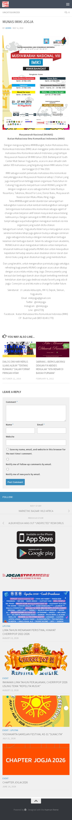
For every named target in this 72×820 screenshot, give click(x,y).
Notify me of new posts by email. (23, 474)
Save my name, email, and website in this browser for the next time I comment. (35, 451)
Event (6, 678)
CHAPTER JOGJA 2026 (15, 782)
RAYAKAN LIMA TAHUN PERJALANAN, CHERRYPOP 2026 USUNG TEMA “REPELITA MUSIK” (35, 684)
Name (9, 424)
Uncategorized (11, 12)
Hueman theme (51, 809)
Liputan (6, 626)
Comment (12, 401)
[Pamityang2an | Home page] (6, 4)
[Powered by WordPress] (25, 810)
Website (10, 436)
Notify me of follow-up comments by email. (29, 464)
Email (41, 424)
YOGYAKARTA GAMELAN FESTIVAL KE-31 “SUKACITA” (33, 734)
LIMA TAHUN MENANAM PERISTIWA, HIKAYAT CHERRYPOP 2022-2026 (29, 632)
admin (8, 28)
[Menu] (68, 4)
